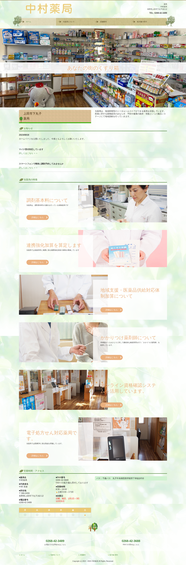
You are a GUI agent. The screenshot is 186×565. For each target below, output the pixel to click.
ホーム (28, 22)
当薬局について (69, 22)
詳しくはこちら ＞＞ (28, 153)
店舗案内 (103, 22)
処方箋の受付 (142, 22)
